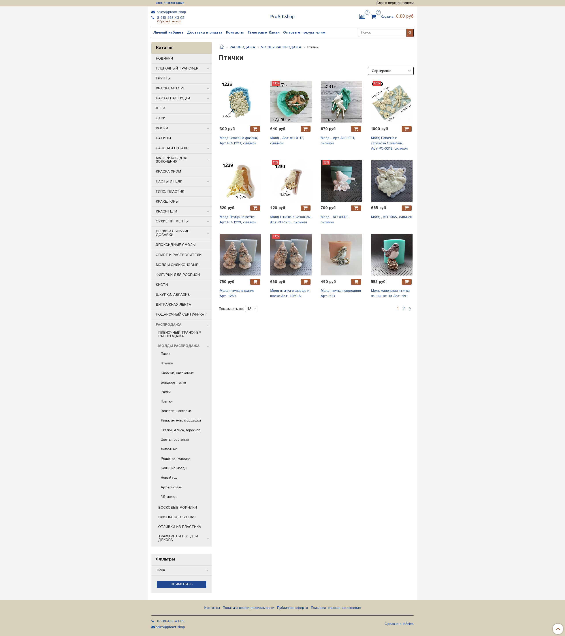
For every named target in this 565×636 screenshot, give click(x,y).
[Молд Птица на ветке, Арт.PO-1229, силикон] (240, 181)
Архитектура (171, 487)
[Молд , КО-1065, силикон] (392, 181)
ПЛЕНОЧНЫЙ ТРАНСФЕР (177, 68)
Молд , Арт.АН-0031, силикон (338, 140)
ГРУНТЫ (163, 78)
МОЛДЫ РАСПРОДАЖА (281, 47)
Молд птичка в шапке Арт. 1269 (237, 293)
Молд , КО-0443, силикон (334, 220)
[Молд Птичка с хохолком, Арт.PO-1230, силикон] (291, 181)
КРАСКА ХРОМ (168, 171)
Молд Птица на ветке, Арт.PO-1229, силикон (238, 220)
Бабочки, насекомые (177, 373)
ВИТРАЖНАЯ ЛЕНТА (173, 304)
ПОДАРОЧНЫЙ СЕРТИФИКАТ (181, 314)
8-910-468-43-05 (170, 17)
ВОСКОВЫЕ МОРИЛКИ (177, 507)
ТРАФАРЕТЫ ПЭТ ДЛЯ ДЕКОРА (178, 538)
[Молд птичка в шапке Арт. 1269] (240, 255)
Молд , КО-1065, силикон (391, 217)
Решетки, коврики (175, 458)
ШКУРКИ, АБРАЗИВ (173, 294)
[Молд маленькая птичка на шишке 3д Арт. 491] (392, 255)
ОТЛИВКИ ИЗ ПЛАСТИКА (179, 526)
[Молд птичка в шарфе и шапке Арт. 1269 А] (291, 255)
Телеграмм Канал (263, 32)
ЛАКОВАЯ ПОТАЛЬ (172, 148)
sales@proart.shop (171, 12)
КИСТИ (162, 284)
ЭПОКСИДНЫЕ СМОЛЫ (176, 244)
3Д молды (169, 496)
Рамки (166, 392)
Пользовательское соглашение (336, 607)
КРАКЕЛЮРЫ (167, 201)
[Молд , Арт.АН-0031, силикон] (341, 102)
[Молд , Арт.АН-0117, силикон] (291, 102)
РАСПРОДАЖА (242, 47)
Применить (182, 584)
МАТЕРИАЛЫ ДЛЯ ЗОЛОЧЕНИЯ (171, 160)
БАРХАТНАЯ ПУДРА (173, 98)
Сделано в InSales (399, 624)
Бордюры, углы (173, 382)
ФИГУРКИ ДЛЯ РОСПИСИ (178, 274)
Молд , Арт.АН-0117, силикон (287, 140)
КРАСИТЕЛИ (166, 211)
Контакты (235, 32)
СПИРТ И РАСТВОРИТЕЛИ (179, 255)
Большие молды (174, 468)
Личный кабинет (168, 32)
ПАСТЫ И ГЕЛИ (169, 181)
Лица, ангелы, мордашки (181, 420)
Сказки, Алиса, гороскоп (180, 430)
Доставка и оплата (204, 32)
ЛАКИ (160, 118)
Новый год (169, 477)
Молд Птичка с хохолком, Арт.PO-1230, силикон (291, 220)
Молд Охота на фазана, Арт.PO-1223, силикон (239, 140)
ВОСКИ (162, 128)
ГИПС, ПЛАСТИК (170, 191)
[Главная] (222, 47)
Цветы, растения (175, 439)
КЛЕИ (160, 108)
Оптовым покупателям (304, 32)
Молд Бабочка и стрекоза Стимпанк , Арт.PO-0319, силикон (389, 143)
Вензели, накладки (176, 411)
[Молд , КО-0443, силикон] (341, 181)
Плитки (167, 401)
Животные (169, 449)
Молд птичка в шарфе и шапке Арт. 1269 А (289, 293)
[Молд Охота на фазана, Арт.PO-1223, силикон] (240, 102)
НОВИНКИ (164, 58)
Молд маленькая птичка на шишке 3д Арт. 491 (390, 293)
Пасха (165, 353)
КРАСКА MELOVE (170, 88)
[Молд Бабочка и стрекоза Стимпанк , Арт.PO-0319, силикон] (392, 102)
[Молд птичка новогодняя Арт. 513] (341, 255)
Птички (167, 363)
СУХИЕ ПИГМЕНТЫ (172, 221)
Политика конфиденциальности (248, 607)
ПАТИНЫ (163, 138)
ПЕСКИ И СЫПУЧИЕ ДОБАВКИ (172, 233)
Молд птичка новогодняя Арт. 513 (341, 293)
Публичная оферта (292, 607)
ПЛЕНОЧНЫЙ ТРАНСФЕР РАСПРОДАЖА (179, 334)
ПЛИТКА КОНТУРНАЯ (177, 517)
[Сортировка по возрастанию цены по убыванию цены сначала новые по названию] (391, 71)
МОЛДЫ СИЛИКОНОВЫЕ (177, 264)
